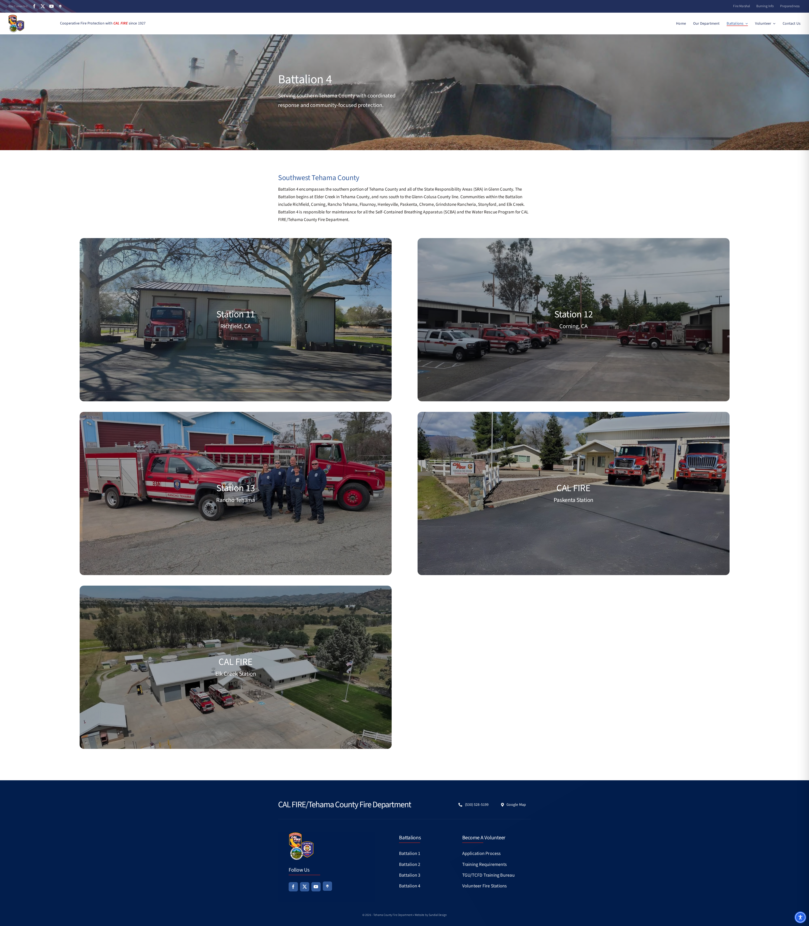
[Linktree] (60, 6)
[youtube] (51, 6)
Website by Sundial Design (431, 915)
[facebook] (34, 6)
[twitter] (43, 6)
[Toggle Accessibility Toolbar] (800, 917)
